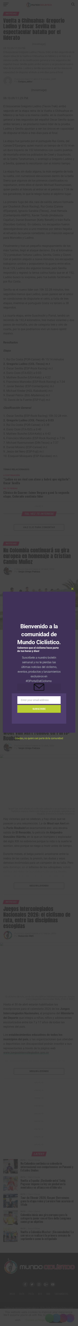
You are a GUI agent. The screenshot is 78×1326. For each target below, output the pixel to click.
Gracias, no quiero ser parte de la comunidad (39, 738)
